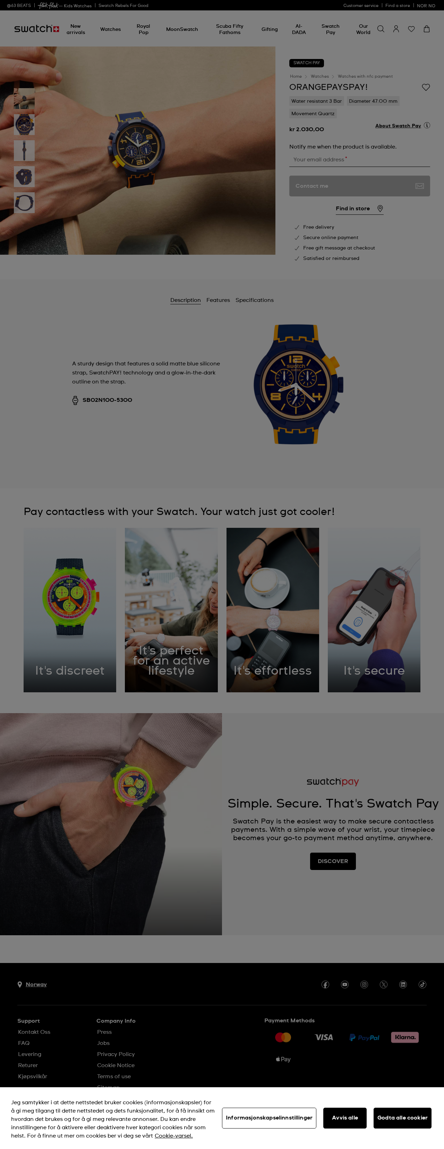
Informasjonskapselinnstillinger (269, 1118)
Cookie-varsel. (174, 1136)
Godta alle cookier (402, 1118)
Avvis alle (345, 1118)
